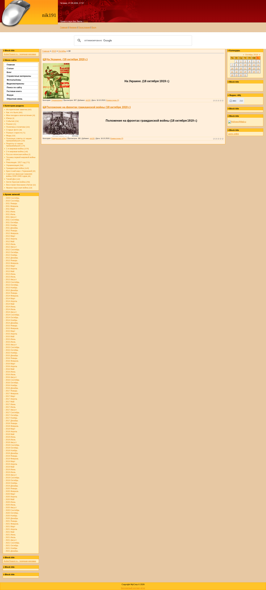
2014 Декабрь (12, 323)
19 (254, 68)
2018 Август (11, 442)
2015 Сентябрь (12, 347)
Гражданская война (15, 168)
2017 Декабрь (12, 421)
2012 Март (10, 236)
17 (245, 68)
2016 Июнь (11, 372)
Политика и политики (15, 127)
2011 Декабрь (12, 228)
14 (232, 68)
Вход (94, 27)
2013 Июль (11, 277)
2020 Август (11, 507)
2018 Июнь (11, 437)
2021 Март (10, 526)
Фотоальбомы (14, 80)
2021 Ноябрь (11, 548)
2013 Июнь (11, 274)
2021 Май (10, 532)
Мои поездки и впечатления (19, 115)
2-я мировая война (15, 151)
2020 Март (10, 494)
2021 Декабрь (12, 551)
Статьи (10, 68)
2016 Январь (11, 358)
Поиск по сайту (14, 87)
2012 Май (10, 241)
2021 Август (11, 540)
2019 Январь (11, 456)
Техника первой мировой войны (20, 157)
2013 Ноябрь (11, 287)
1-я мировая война (15, 149)
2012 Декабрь (12, 258)
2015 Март (10, 331)
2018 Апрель (11, 431)
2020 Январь (11, 488)
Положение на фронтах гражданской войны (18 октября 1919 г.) (88, 107)
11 (250, 65)
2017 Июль (11, 407)
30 (241, 75)
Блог (9, 72)
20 (258, 68)
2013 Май (10, 271)
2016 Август (11, 377)
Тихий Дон (11, 179)
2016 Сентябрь (12, 380)
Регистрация (84, 27)
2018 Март (10, 429)
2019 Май (10, 467)
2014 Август (11, 312)
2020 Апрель (11, 497)
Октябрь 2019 (251, 55)
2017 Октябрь (12, 415)
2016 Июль (11, 374)
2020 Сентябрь (12, 510)
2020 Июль (11, 505)
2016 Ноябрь (11, 385)
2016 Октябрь (12, 383)
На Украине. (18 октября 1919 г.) (67, 59)
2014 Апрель (11, 301)
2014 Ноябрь (11, 320)
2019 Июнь (11, 469)
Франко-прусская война (17, 188)
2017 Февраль (12, 393)
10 (245, 65)
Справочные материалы (19, 76)
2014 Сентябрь (12, 315)
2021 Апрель (11, 529)
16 (241, 68)
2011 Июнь (10, 211)
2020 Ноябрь (11, 516)
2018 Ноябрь (11, 450)
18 (249, 68)
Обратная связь (14, 99)
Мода (8, 135)
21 (232, 72)
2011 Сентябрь (12, 220)
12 (254, 65)
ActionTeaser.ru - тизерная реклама (20, 54)
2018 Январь (11, 423)
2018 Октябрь (12, 448)
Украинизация (12, 165)
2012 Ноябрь (11, 255)
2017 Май (10, 402)
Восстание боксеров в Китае (19, 185)
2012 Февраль (12, 233)
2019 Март (10, 461)
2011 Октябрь (12, 222)
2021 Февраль (12, 524)
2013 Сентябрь (12, 282)
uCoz (142, 588)
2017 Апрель (11, 399)
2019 (54, 51)
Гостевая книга (14, 91)
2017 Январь (11, 391)
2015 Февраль (12, 328)
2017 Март (10, 396)
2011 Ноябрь (11, 225)
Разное (9, 124)
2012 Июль (11, 244)
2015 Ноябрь (11, 353)
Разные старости (14, 133)
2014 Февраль (12, 296)
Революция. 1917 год (15, 162)
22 (236, 72)
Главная (63, 27)
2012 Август (11, 247)
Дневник (73, 27)
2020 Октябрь (12, 513)
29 (236, 75)
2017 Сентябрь (12, 412)
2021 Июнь (11, 535)
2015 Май (10, 336)
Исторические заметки (16, 109)
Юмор (9, 118)
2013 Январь (11, 260)
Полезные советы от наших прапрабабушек (19, 139)
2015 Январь (11, 325)
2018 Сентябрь (12, 445)
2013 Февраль (12, 263)
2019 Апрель (11, 464)
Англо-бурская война (16, 182)
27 (258, 72)
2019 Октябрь (12, 480)
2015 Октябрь (12, 350)
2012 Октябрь (12, 252)
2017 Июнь (11, 404)
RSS (86, 21)
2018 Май (10, 434)
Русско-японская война (17, 154)
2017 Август (11, 410)
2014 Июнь (11, 306)
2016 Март (10, 364)
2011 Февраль (12, 206)
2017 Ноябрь (11, 418)
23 (241, 72)
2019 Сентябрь (12, 478)
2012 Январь (11, 230)
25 (249, 72)
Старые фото (12, 130)
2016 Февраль (12, 361)
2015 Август (11, 345)
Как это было (12, 112)
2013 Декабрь (12, 290)
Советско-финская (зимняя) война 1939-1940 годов (19, 175)
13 (258, 65)
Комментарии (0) (112, 100)
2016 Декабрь (12, 388)
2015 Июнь (11, 339)
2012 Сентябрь (12, 249)
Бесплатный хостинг (130, 588)
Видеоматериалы (15, 84)
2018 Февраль (12, 426)
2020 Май (10, 499)
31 (245, 75)
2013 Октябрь (12, 285)
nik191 (88, 100)
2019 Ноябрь (11, 483)
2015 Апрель (11, 334)
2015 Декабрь (12, 355)
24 (245, 72)
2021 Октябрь (12, 545)
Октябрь (62, 51)
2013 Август (11, 279)
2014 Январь (11, 293)
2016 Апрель (11, 366)
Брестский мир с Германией (19, 171)
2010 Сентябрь (12, 201)
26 (254, 72)
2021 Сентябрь (12, 543)
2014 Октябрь (12, 317)
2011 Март (10, 209)
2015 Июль (11, 342)
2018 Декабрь (12, 453)
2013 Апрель (11, 268)
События (10, 121)
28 (232, 75)
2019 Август (11, 475)
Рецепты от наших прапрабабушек (14, 144)
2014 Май (10, 304)
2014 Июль (11, 309)
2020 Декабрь (12, 518)
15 (236, 68)
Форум (10, 95)
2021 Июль (11, 537)
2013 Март (10, 266)
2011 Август (11, 217)
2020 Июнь (11, 502)
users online (233, 134)
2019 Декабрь (12, 486)
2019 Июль (11, 472)
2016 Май (10, 369)
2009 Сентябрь (12, 198)
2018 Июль (11, 440)
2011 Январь (11, 203)
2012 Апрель (11, 239)
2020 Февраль (12, 491)
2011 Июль (10, 214)
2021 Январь (11, 521)
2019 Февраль (12, 459)
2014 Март (10, 298)
